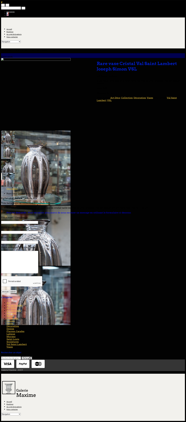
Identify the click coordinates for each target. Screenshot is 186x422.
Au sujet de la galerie (14, 34)
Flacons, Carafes (15, 331)
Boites (10, 315)
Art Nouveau (14, 310)
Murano (11, 336)
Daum (10, 323)
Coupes (11, 321)
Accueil (9, 29)
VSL (109, 100)
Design (10, 328)
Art (8, 303)
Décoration (140, 97)
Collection (127, 97)
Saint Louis (13, 339)
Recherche (27, 358)
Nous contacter (12, 37)
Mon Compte (11, 12)
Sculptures (13, 341)
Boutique (10, 32)
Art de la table (14, 305)
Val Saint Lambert (17, 344)
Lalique (11, 334)
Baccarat (11, 313)
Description (12, 188)
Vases (150, 97)
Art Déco (115, 97)
